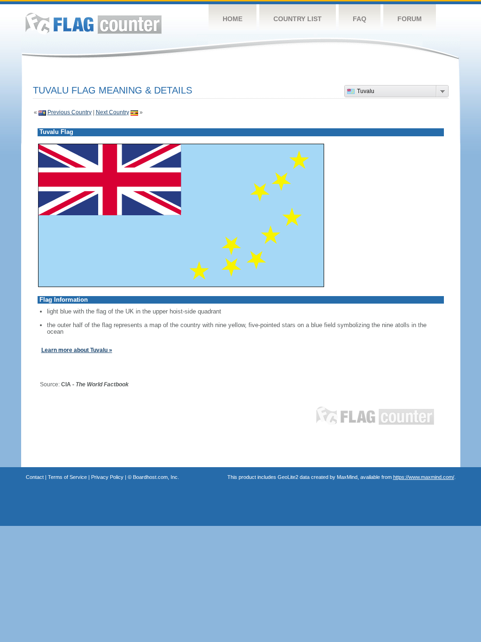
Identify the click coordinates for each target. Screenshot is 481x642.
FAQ (359, 19)
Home (232, 19)
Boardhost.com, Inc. (156, 477)
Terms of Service (67, 477)
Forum (409, 19)
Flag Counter (93, 23)
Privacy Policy (107, 477)
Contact (35, 477)
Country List (297, 19)
